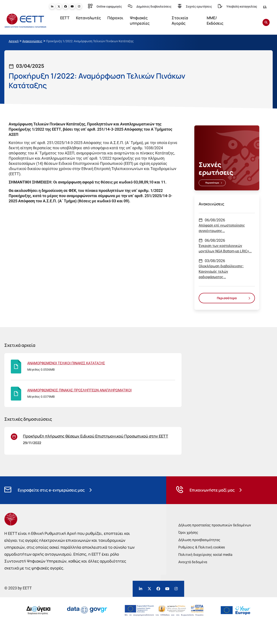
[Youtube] (72, 6)
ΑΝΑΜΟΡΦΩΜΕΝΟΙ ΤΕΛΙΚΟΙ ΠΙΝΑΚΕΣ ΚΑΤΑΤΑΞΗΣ (66, 363)
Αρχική (14, 41)
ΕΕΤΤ (64, 17)
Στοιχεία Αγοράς (180, 20)
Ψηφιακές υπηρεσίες (140, 20)
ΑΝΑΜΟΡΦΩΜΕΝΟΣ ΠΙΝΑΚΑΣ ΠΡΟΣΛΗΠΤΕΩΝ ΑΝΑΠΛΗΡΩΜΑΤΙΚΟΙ (79, 390)
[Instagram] (79, 6)
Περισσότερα (212, 183)
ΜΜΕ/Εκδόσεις (215, 20)
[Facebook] (65, 6)
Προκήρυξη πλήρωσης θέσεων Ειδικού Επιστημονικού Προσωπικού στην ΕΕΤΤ (95, 436)
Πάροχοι (115, 17)
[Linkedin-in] (52, 6)
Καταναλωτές (88, 17)
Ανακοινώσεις (32, 41)
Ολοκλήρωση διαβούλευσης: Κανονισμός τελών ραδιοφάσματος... (221, 271)
